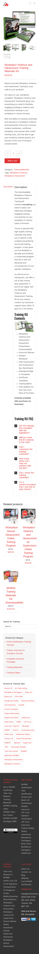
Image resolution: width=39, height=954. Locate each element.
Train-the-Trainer (11, 751)
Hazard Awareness (11, 713)
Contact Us (26, 872)
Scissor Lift (8, 738)
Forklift (21, 705)
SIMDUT (7, 743)
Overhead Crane (27, 730)
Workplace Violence (18, 173)
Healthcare (25, 718)
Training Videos (13, 673)
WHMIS (24, 751)
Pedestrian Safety (23, 734)
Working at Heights (11, 755)
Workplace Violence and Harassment (9, 906)
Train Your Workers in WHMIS (7, 874)
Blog (23, 875)
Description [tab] (7, 187)
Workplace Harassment (15, 176)
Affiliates (25, 878)
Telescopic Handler (18, 747)
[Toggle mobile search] (30, 3)
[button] (24, 429)
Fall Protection (10, 705)
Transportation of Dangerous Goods (9, 890)
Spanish (17, 743)
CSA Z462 (19, 697)
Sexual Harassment (23, 738)
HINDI (18, 722)
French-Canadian (11, 709)
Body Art (28, 692)
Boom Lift (8, 697)
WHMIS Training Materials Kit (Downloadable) (14, 595)
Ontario (15, 730)
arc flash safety (21, 688)
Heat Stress (9, 722)
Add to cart (12, 161)
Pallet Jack (8, 734)
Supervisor (27, 743)
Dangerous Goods (11, 701)
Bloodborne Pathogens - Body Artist (26, 840)
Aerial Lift (8, 688)
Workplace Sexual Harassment (8, 943)
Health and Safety (11, 718)
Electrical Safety (27, 701)
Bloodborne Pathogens (13, 692)
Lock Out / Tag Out (11, 726)
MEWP (7, 730)
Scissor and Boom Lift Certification (26, 800)
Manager (25, 726)
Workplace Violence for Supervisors (8, 915)
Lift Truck (27, 722)
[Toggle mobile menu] (34, 3)
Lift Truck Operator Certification (26, 816)
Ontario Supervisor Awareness (8, 934)
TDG (6, 747)
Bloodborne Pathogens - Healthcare (26, 850)
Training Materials (21, 169)
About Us (25, 869)
